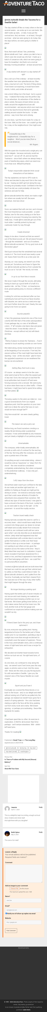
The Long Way (30, 740)
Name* (7, 896)
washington (24, 751)
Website (8, 918)
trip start (33, 748)
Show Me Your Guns (12, 769)
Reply (40, 807)
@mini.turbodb (11, 748)
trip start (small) (11, 751)
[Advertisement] (23, 789)
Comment (8, 862)
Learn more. (27, 1010)
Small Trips (17, 740)
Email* (7, 906)
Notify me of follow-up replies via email (21, 913)
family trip (23, 748)
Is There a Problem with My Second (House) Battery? (20, 761)
